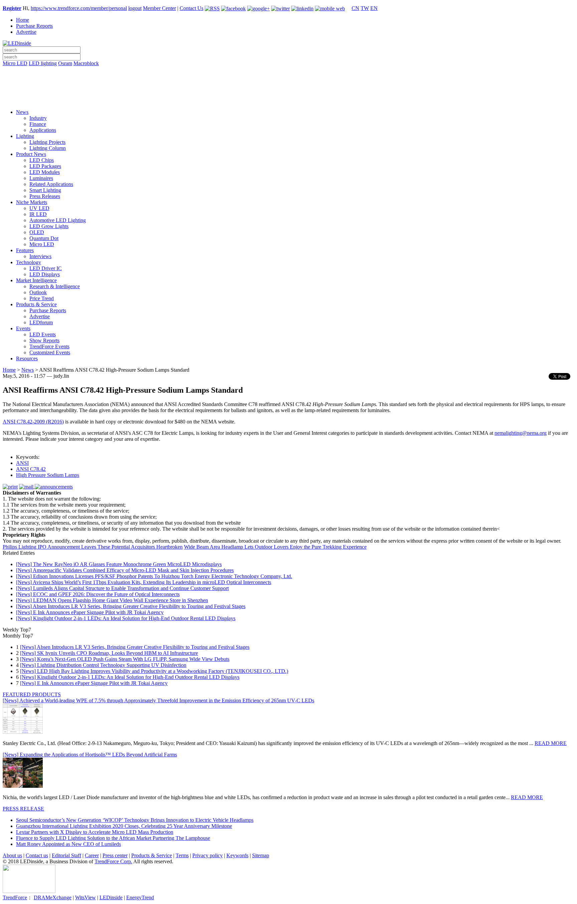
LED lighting (43, 63)
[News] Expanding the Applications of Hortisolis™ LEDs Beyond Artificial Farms (90, 754)
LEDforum (41, 322)
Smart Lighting (45, 190)
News (22, 112)
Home (22, 20)
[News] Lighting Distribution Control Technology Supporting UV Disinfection (103, 665)
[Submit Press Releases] (288, 90)
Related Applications (51, 184)
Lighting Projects (47, 142)
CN (355, 8)
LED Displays (44, 274)
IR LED (38, 214)
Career (92, 855)
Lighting (25, 136)
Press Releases (44, 196)
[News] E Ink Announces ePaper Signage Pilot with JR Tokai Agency (90, 612)
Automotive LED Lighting (57, 220)
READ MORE (551, 743)
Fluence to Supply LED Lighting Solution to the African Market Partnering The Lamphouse (113, 838)
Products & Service (36, 304)
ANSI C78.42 (31, 469)
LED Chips (41, 160)
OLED (36, 232)
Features (25, 250)
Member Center (159, 8)
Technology (28, 262)
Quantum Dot (43, 238)
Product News (31, 154)
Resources (27, 358)
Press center (115, 855)
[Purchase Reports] (288, 71)
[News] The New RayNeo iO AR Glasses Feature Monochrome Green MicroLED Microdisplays (119, 564)
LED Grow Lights (48, 226)
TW (365, 8)
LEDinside (111, 897)
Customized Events (49, 352)
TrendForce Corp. (113, 861)
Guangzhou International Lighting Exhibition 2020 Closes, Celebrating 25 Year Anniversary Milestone (124, 826)
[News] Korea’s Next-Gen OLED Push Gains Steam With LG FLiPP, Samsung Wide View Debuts (124, 659)
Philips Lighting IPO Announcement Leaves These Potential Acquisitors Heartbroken (93, 547)
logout (135, 8)
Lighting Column (47, 148)
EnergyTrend (140, 897)
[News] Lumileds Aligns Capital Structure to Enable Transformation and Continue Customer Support (122, 588)
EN (374, 8)
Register (12, 8)
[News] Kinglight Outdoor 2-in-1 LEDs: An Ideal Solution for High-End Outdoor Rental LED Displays (125, 618)
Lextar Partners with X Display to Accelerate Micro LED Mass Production (94, 832)
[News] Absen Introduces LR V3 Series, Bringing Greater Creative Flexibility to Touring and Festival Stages (130, 606)
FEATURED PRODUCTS (32, 694)
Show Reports (44, 340)
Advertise (26, 32)
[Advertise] (288, 80)
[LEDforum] (288, 99)
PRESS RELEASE (23, 808)
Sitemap (260, 855)
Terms (182, 855)
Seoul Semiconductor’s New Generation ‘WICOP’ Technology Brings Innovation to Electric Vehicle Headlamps (134, 820)
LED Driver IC (45, 268)
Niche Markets (31, 202)
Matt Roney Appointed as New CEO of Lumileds (68, 844)
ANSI (22, 463)
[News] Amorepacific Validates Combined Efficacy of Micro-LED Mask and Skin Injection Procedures (125, 570)
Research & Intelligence (54, 286)
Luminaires (41, 178)
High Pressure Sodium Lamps (47, 475)
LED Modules (44, 172)
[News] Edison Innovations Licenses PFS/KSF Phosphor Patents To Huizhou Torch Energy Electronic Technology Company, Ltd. (154, 576)
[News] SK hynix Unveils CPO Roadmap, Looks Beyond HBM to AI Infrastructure (109, 653)
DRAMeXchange (52, 897)
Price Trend (41, 298)
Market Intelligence (36, 280)
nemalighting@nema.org (521, 433)
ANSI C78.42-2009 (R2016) (33, 421)
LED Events (42, 334)
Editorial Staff (66, 855)
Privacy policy (207, 855)
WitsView (85, 897)
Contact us (37, 855)
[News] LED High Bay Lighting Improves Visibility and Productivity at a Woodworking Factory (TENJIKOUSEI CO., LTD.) (154, 671)
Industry (38, 118)
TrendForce (15, 897)
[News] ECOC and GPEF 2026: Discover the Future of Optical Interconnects (98, 594)
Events (23, 328)
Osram (65, 63)
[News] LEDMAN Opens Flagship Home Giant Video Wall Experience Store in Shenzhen (112, 600)
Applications (42, 130)
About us (12, 855)
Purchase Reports (34, 26)
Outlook (38, 292)
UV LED (39, 208)
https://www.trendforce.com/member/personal (79, 8)
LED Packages (45, 166)
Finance (37, 124)
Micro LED (15, 63)
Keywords (237, 855)
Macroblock (86, 63)
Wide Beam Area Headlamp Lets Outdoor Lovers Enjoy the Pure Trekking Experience (275, 547)
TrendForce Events (49, 346)
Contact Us (191, 8)
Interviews (40, 256)
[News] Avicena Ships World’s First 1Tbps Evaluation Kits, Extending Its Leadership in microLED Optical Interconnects (143, 582)
